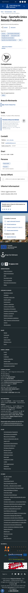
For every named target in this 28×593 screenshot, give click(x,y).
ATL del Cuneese (8, 476)
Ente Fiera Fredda (8, 492)
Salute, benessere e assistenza (11, 318)
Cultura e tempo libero (9, 306)
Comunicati (6, 335)
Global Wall (6, 479)
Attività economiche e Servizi (11, 363)
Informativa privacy (8, 455)
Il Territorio (6, 357)
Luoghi (5, 354)
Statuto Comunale (8, 452)
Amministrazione (8, 11)
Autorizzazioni (7, 302)
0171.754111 (6, 373)
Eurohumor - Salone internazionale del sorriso (15, 497)
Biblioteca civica (7, 342)
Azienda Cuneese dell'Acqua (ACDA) (12, 508)
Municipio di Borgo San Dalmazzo (10, 119)
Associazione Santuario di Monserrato (13, 525)
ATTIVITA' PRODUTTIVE (9, 105)
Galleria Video (7, 361)
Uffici (14, 11)
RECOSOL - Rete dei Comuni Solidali (12, 486)
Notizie (5, 333)
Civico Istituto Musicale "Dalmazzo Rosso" (14, 488)
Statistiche (6, 466)
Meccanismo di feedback (9, 436)
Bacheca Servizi (7, 450)
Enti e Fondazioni (8, 280)
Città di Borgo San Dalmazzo (14, 6)
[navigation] (3, 6)
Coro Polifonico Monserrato (10, 511)
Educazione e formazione (10, 309)
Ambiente (6, 295)
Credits (5, 462)
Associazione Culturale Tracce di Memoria (13, 518)
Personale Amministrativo (10, 283)
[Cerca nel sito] (24, 6)
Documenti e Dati (8, 278)
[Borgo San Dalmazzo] (7, 6)
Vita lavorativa (7, 325)
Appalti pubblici (7, 300)
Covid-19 (6, 337)
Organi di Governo (8, 271)
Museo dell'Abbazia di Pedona (11, 490)
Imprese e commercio (9, 313)
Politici (5, 285)
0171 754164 (10, 140)
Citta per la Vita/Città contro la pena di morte (14, 504)
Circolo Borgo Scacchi (9, 481)
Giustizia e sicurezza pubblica (10, 311)
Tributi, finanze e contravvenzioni (11, 320)
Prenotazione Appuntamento (11, 443)
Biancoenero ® (11, 587)
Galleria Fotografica (8, 359)
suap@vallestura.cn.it (10, 143)
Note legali (6, 457)
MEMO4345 (7, 531)
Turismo (5, 323)
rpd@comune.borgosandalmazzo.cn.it (13, 423)
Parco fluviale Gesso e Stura (10, 483)
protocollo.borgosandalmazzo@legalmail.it (14, 380)
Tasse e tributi (7, 340)
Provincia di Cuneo (8, 534)
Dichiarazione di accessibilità (10, 434)
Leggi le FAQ (7, 441)
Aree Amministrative (9, 273)
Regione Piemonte (5, 1)
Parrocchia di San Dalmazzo (10, 495)
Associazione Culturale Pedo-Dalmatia (13, 506)
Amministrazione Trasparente (11, 432)
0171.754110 (6, 375)
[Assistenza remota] (16, 584)
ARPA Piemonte (7, 538)
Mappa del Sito (7, 469)
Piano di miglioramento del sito (11, 439)
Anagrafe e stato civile (9, 297)
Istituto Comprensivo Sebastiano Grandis (13, 527)
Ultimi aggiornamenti (9, 464)
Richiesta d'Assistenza (9, 448)
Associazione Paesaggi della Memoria (12, 515)
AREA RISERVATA (14, 591)
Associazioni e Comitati (9, 366)
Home (2, 11)
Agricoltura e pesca (8, 293)
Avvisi (5, 344)
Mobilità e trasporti (8, 316)
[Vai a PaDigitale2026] (9, 264)
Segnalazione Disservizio (9, 446)
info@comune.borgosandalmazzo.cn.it (13, 382)
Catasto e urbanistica (9, 304)
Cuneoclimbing (7, 499)
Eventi (5, 352)
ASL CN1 (6, 536)
